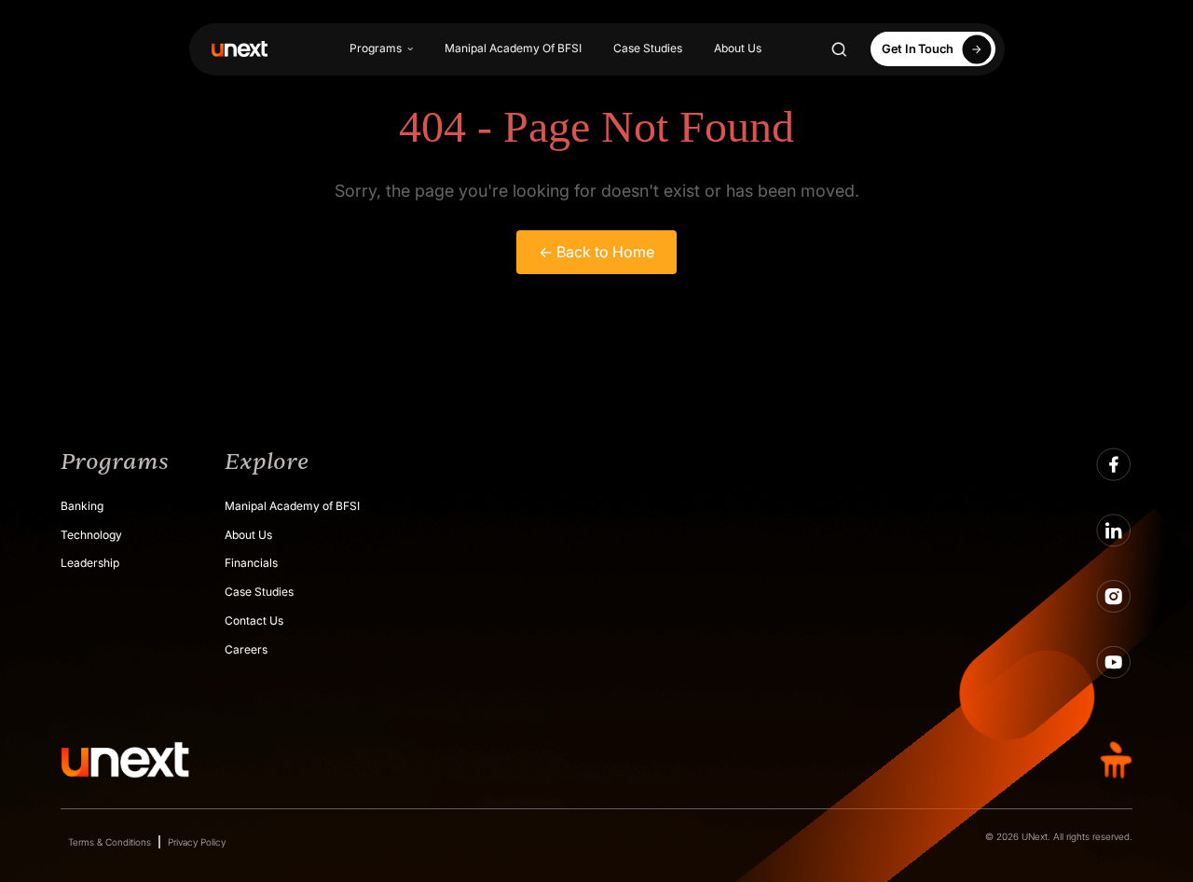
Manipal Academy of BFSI (292, 506)
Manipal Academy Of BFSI (513, 48)
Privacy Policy (197, 842)
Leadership (90, 563)
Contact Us (254, 620)
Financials (251, 563)
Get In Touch (917, 48)
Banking (82, 506)
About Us (737, 48)
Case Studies (647, 48)
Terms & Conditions (109, 842)
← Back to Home (596, 251)
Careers (246, 649)
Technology (91, 535)
